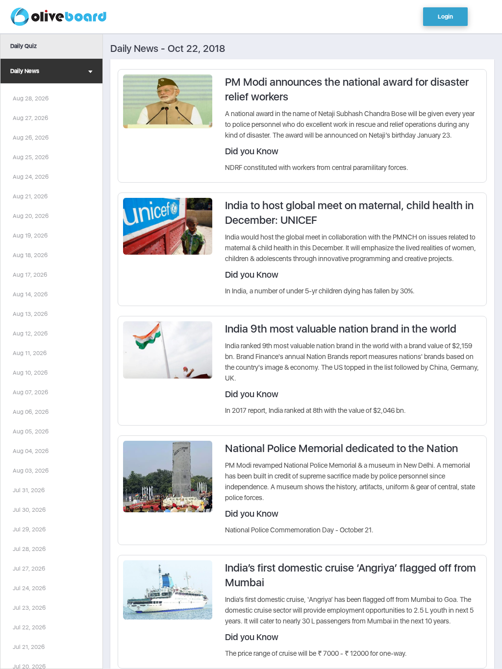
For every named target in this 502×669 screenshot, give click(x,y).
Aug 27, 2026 (30, 118)
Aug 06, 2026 (31, 411)
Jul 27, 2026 (29, 568)
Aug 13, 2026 (30, 314)
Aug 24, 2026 (31, 176)
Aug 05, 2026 (31, 431)
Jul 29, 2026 (29, 529)
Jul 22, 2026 (29, 627)
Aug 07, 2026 (30, 392)
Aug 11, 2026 (30, 353)
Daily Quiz (23, 46)
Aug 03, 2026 (31, 470)
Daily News (24, 71)
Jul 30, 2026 (29, 509)
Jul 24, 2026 (29, 588)
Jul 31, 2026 (29, 490)
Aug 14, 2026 (30, 294)
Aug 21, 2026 (30, 196)
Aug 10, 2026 (30, 372)
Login (445, 16)
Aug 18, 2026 (30, 255)
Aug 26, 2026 (31, 137)
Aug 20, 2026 (31, 216)
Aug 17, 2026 (30, 274)
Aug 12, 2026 (30, 333)
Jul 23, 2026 (29, 607)
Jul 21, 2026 (29, 647)
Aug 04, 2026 (31, 451)
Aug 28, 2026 (31, 98)
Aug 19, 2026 (30, 235)
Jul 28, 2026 (29, 549)
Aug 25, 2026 (31, 157)
